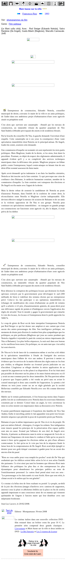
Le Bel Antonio (27, 531)
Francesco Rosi (29, 14)
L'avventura (20, 528)
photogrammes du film (17, 20)
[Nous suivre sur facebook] (27, 563)
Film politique (15, 24)
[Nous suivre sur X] (33, 563)
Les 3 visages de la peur (47, 531)
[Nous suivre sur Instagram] (39, 563)
